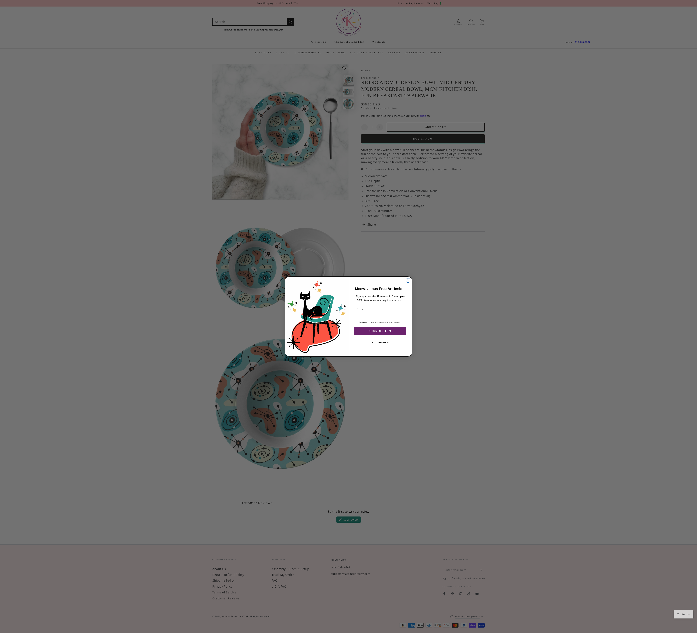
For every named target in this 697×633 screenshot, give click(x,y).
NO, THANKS (380, 342)
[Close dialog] (408, 280)
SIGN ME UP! (380, 331)
